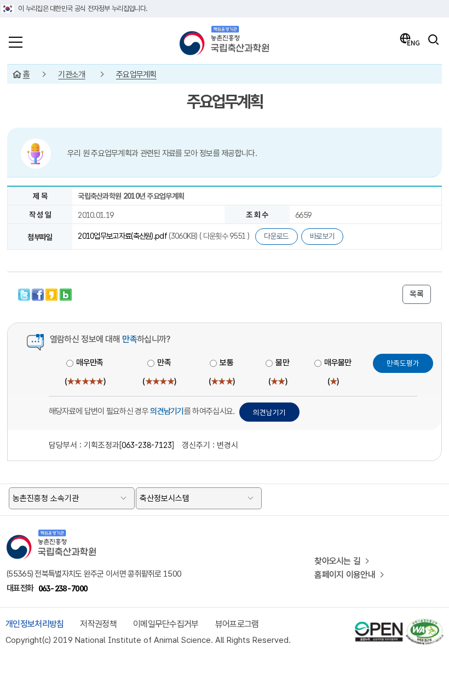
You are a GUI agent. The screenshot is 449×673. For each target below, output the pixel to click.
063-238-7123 (147, 445)
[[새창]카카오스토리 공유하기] (52, 293)
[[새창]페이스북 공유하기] (38, 293)
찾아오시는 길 (337, 561)
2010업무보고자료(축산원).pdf (123, 235)
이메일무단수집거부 (166, 624)
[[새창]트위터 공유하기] (25, 293)
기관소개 (71, 74)
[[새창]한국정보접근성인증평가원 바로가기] (424, 623)
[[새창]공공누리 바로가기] (379, 623)
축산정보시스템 (164, 498)
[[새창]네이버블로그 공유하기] (66, 293)
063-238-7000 (63, 588)
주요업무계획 (136, 74)
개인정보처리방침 (34, 624)
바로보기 (322, 236)
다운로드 (276, 236)
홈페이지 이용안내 (344, 575)
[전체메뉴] (15, 39)
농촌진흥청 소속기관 (46, 498)
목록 (417, 294)
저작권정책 (98, 624)
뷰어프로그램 (237, 624)
